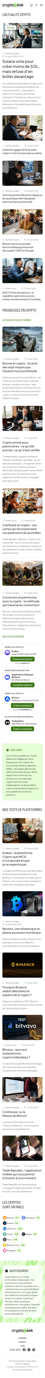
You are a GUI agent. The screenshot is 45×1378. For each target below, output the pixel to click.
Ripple (31, 1234)
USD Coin (14, 1228)
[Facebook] (24, 1350)
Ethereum (33, 1217)
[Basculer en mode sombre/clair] (31, 5)
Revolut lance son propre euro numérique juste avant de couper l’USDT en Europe (18, 247)
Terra (12, 1239)
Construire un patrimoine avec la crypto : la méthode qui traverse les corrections (20, 601)
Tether (13, 1234)
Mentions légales (22, 1364)
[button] (36, 5)
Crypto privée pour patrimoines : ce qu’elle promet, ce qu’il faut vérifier (21, 446)
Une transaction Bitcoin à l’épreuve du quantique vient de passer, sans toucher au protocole (22, 198)
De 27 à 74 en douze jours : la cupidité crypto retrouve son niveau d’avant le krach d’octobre (21, 296)
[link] (22, 655)
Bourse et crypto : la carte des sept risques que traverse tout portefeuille (20, 367)
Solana (12, 1223)
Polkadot (14, 1250)
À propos (23, 1338)
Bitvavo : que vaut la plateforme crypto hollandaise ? (16, 1053)
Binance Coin (16, 1245)
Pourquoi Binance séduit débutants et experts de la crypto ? (17, 991)
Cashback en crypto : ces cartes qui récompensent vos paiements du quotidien (21, 528)
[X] (29, 1350)
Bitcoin (13, 1217)
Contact (22, 1342)
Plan (23, 1345)
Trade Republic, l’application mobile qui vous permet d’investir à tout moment (22, 1174)
